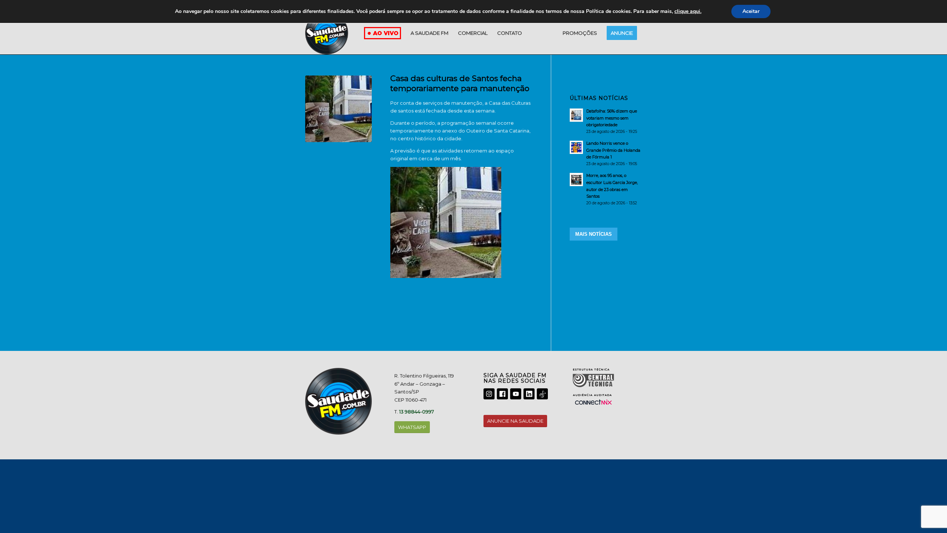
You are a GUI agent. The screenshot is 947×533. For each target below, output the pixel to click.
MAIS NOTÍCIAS (593, 234)
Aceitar (750, 11)
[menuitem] (429, 32)
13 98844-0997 (416, 412)
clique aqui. (687, 11)
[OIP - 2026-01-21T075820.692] (338, 109)
